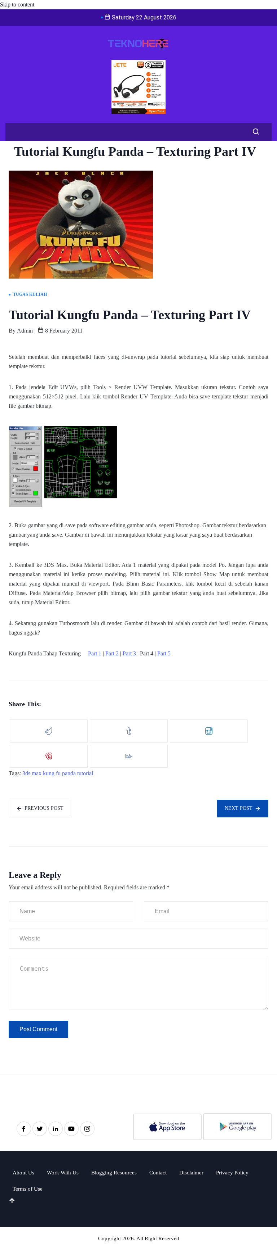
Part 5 (164, 653)
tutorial (85, 773)
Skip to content (17, 4)
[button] (254, 132)
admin (25, 331)
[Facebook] (24, 1129)
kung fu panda (59, 773)
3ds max (31, 773)
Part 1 (94, 653)
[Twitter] (39, 1129)
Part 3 (129, 653)
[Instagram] (87, 1129)
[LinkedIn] (55, 1129)
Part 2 (112, 653)
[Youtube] (71, 1129)
